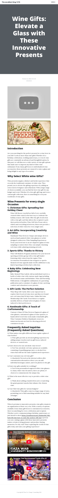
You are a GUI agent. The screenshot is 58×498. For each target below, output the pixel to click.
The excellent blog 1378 (11, 2)
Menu (52, 2)
